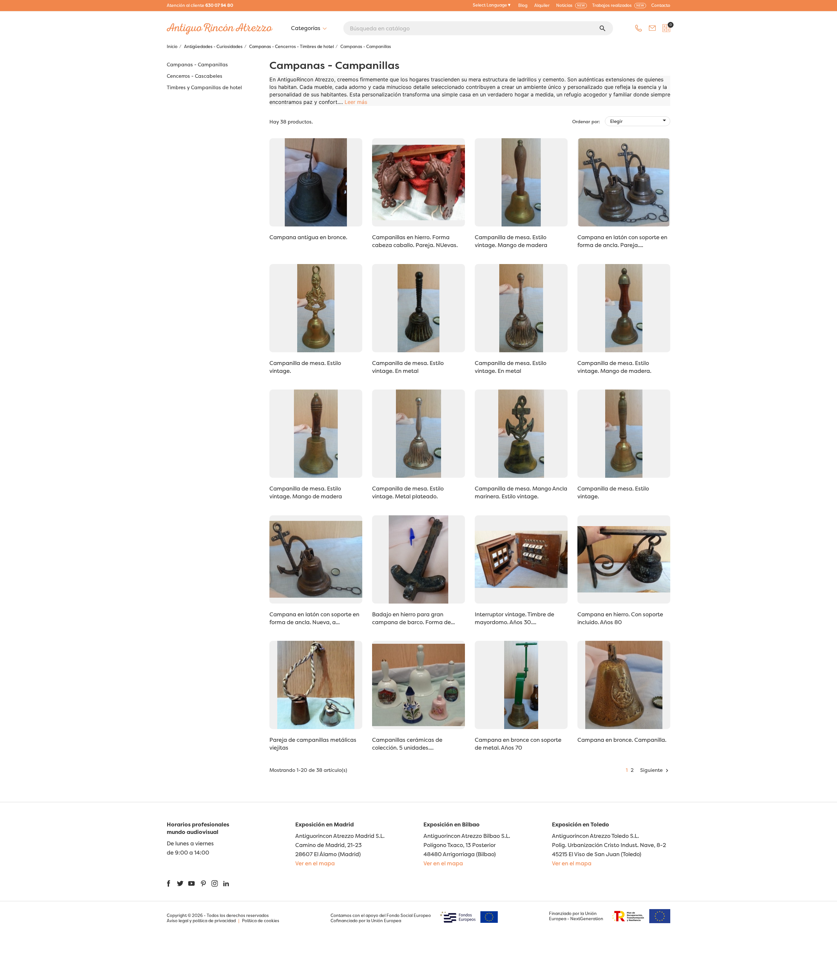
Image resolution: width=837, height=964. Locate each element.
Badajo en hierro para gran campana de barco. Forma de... (413, 618)
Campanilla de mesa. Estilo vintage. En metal (408, 366)
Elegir (639, 120)
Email (652, 28)
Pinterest (203, 883)
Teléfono (638, 28)
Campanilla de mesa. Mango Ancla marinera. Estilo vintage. (521, 492)
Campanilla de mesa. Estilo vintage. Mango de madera (511, 241)
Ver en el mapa (315, 863)
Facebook (168, 883)
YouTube (191, 883)
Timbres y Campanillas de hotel (204, 87)
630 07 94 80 (219, 5)
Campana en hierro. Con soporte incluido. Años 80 (620, 618)
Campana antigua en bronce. (308, 237)
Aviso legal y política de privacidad (201, 920)
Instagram (214, 883)
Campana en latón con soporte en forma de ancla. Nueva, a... (314, 618)
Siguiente (655, 770)
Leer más (356, 102)
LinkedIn (226, 883)
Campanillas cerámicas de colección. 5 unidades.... (407, 743)
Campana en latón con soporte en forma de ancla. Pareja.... (622, 241)
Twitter (180, 883)
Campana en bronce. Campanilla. (621, 739)
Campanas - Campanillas (197, 64)
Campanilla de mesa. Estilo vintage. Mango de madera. (614, 366)
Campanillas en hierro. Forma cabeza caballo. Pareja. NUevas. (415, 241)
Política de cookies (260, 920)
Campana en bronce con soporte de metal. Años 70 (518, 743)
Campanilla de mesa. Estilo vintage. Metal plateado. (408, 492)
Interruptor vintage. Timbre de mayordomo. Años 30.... (514, 618)
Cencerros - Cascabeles (194, 76)
